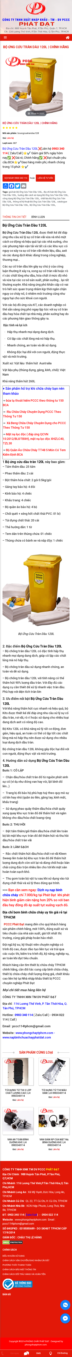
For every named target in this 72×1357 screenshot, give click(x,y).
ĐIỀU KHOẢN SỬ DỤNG (14, 1256)
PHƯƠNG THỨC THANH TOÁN (17, 1265)
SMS (38, 1353)
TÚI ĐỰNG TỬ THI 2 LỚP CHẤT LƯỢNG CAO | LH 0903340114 (18, 1093)
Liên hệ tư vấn (45, 178)
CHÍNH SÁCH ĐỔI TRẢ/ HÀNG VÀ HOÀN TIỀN (24, 1274)
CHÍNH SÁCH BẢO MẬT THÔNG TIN (19, 1269)
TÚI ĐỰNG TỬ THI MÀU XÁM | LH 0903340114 (54, 1092)
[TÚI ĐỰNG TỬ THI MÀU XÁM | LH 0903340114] (54, 1071)
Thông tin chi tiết (14, 217)
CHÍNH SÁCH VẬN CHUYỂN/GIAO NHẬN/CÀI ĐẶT (26, 1260)
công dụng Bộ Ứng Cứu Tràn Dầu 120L (21, 198)
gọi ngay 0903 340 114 (15, 178)
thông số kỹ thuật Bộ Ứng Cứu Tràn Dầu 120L (34, 202)
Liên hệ (10, 138)
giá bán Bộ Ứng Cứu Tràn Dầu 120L (25, 192)
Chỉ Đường (62, 1353)
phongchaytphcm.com (36, 1344)
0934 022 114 (50, 1214)
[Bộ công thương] (17, 1284)
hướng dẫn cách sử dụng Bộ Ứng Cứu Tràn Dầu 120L (43, 195)
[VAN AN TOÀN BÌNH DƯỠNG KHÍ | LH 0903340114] (18, 1121)
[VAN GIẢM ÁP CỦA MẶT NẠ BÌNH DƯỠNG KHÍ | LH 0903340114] (54, 1121)
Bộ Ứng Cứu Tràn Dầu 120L (42, 205)
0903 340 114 (16, 1214)
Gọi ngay (14, 1353)
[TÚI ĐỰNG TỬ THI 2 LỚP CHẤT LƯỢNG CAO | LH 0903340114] (18, 1071)
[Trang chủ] (67, 37)
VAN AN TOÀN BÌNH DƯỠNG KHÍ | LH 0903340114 (18, 1142)
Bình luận (38, 217)
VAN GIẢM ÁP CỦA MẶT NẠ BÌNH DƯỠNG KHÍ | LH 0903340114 (54, 1142)
